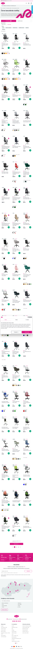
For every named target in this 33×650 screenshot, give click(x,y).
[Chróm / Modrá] (13, 258)
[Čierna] (2, 53)
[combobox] (24, 21)
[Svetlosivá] (15, 535)
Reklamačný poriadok (25, 628)
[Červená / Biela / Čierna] (15, 181)
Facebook (13, 621)
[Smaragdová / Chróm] (24, 181)
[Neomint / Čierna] (24, 104)
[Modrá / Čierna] (24, 335)
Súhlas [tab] (6, 319)
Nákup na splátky (3, 631)
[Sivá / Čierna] (27, 335)
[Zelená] (31, 284)
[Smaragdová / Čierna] (25, 181)
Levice (3, 604)
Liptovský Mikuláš (4, 605)
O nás (12, 634)
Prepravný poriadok (25, 630)
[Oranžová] (6, 53)
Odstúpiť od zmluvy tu (25, 631)
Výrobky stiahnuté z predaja (15, 641)
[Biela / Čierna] (2, 156)
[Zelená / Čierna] (25, 104)
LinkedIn (19, 621)
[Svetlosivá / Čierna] (15, 258)
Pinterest (18, 621)
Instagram (14, 621)
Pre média (13, 639)
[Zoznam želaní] (26, 3)
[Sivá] (9, 53)
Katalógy (13, 630)
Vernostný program (3, 636)
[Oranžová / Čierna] (13, 130)
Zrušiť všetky (9, 24)
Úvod (1, 8)
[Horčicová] (25, 284)
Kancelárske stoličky (8, 8)
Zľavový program (3, 635)
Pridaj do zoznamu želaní (9, 33)
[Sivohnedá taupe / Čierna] (16, 130)
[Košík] (29, 3)
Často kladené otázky (4, 627)
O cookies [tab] (27, 319)
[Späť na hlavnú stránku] (3, 3)
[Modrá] (2, 411)
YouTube (16, 621)
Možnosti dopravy (3, 628)
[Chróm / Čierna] (2, 130)
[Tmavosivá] (29, 284)
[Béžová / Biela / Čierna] (13, 181)
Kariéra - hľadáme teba (15, 635)
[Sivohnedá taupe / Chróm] (4, 130)
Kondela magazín (14, 631)
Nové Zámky (19, 604)
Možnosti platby (3, 630)
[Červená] (2, 309)
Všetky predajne (4, 609)
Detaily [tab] (16, 319)
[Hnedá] (4, 53)
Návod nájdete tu (3, 575)
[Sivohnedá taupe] (27, 284)
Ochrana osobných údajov (25, 627)
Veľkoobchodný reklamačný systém (16, 638)
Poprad (19, 605)
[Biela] (2, 258)
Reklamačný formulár (14, 627)
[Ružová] (7, 53)
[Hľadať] (2, 6)
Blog (12, 628)
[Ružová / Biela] (4, 156)
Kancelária (4, 8)
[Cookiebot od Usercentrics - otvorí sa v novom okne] (28, 317)
